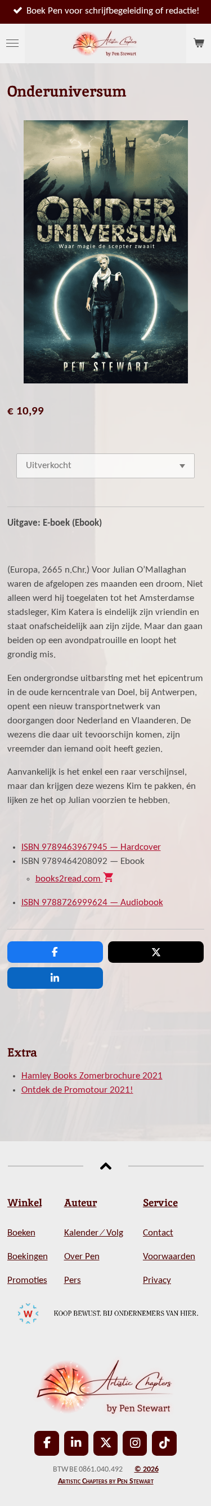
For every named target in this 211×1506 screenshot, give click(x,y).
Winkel (24, 1202)
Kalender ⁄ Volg (93, 1233)
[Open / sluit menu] (12, 43)
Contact (158, 1233)
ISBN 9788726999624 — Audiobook (92, 902)
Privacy (157, 1280)
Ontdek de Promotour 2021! (77, 1090)
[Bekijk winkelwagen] (198, 43)
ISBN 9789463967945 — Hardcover (91, 847)
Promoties (27, 1280)
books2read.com (75, 879)
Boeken (21, 1233)
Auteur (80, 1202)
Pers (72, 1280)
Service (160, 1202)
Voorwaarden (169, 1256)
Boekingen (27, 1256)
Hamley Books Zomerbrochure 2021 (92, 1076)
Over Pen (82, 1256)
